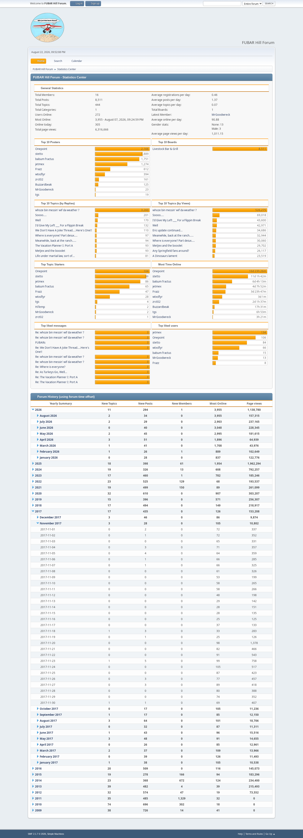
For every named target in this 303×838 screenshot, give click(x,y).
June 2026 (46, 428)
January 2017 (49, 762)
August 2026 (48, 416)
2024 (38, 469)
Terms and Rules (254, 833)
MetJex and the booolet (50, 251)
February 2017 (49, 756)
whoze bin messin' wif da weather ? (57, 210)
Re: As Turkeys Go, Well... (51, 372)
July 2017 (46, 727)
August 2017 (48, 721)
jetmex (39, 164)
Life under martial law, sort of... (55, 256)
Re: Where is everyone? (50, 367)
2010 (38, 804)
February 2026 (49, 451)
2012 (38, 792)
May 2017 (46, 738)
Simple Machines (55, 834)
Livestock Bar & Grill (165, 149)
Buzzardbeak (43, 184)
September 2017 (51, 715)
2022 (38, 481)
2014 (38, 780)
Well (38, 220)
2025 (38, 463)
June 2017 (46, 732)
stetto (39, 154)
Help (240, 833)
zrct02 (39, 179)
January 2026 (49, 457)
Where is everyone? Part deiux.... (56, 235)
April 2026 (46, 439)
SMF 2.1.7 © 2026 (37, 834)
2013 (38, 786)
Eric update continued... (168, 230)
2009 (38, 810)
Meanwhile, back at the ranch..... (55, 240)
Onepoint (41, 149)
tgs (37, 195)
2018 (38, 505)
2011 (38, 798)
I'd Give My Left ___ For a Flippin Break (59, 225)
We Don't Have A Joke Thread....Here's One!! (63, 230)
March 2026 (48, 445)
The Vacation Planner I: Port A (54, 245)
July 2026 (46, 422)
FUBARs (40, 342)
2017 (38, 511)
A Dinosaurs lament (165, 256)
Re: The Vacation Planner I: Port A (56, 377)
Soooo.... (41, 215)
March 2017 (48, 750)
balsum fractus (44, 159)
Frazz (38, 169)
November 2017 (50, 523)
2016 (38, 768)
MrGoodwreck (221, 115)
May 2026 (46, 433)
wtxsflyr (40, 174)
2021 (38, 487)
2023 (38, 475)
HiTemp (40, 307)
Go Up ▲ (270, 833)
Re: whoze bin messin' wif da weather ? (59, 332)
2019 (38, 499)
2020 (38, 493)
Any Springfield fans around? (171, 251)
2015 (38, 774)
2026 (38, 410)
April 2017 (46, 744)
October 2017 (49, 709)
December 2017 (50, 517)
